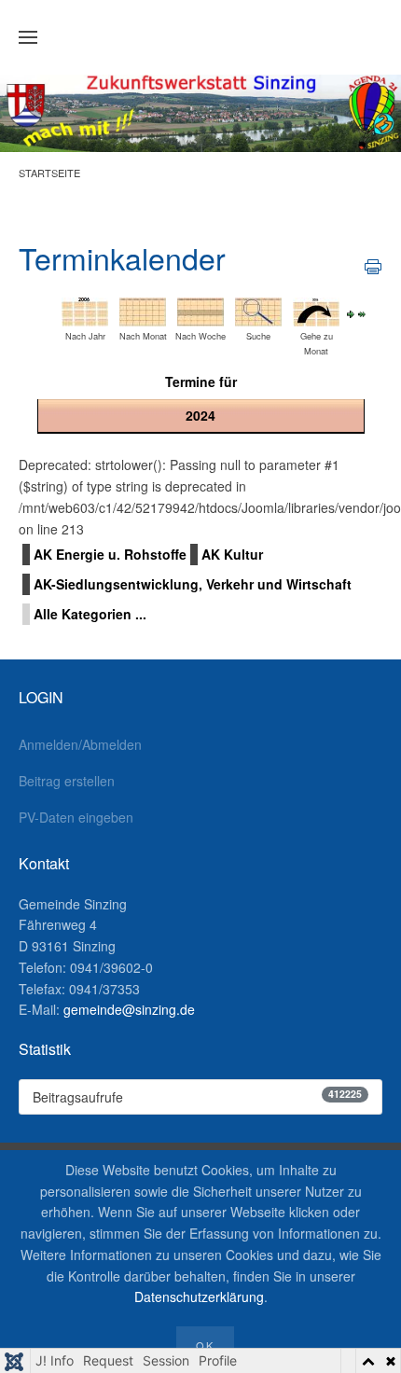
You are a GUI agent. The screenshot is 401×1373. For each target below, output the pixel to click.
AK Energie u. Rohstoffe (110, 554)
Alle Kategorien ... (90, 613)
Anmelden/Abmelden (80, 744)
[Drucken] (373, 265)
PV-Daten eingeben (76, 817)
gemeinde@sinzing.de (129, 1009)
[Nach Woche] (200, 310)
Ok (205, 1345)
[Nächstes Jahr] (350, 312)
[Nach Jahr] (85, 310)
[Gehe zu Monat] (316, 310)
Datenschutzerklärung (199, 1296)
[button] (28, 37)
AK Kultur (232, 554)
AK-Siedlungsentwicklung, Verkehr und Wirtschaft (193, 584)
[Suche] (258, 310)
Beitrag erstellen (67, 780)
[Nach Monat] (142, 310)
